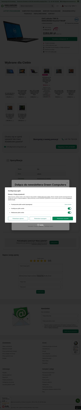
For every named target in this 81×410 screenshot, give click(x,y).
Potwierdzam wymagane (40, 218)
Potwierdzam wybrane (18, 218)
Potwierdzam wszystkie (63, 218)
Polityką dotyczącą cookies (44, 196)
